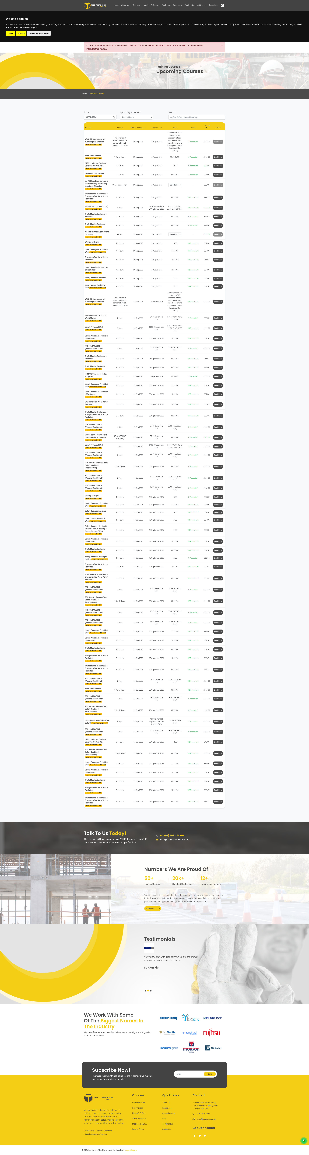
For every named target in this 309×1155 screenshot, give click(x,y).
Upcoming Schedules (130, 112)
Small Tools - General (93, 156)
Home (116, 5)
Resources (177, 5)
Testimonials (167, 1124)
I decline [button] (21, 33)
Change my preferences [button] (39, 33)
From (86, 112)
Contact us (213, 5)
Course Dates (138, 1129)
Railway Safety (138, 1102)
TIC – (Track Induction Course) (96, 206)
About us (125, 5)
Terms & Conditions (104, 1131)
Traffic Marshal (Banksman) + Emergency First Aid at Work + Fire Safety (96, 196)
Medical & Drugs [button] (151, 5)
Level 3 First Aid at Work (94, 327)
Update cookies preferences (96, 1134)
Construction (137, 1108)
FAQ (164, 1118)
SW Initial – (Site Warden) (94, 173)
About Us (166, 1102)
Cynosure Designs (130, 1150)
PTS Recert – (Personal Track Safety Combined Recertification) (96, 465)
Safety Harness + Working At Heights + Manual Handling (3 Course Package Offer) (96, 528)
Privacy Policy (89, 1131)
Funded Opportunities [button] (194, 5)
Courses (136, 5)
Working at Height (91, 242)
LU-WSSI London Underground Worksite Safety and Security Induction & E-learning (96, 183)
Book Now (166, 5)
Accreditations (168, 1113)
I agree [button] (10, 33)
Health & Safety (138, 1113)
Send (210, 1074)
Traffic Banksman (139, 1118)
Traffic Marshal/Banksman (95, 224)
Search (171, 112)
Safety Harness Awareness (95, 277)
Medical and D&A (139, 1124)
